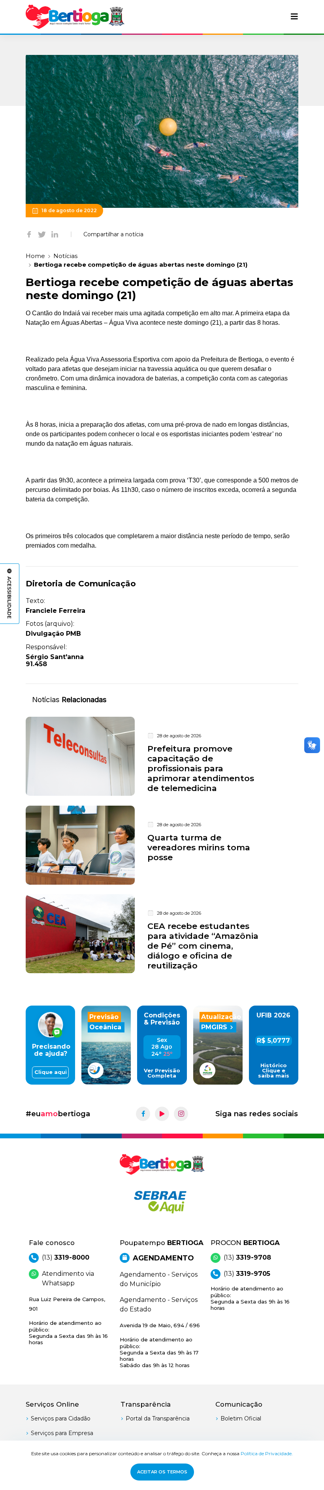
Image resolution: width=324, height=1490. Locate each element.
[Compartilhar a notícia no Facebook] (29, 234)
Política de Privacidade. (267, 1453)
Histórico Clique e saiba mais (273, 1070)
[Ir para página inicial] (75, 17)
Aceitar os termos (162, 1472)
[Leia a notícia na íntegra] (162, 756)
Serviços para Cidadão (60, 1418)
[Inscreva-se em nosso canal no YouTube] (162, 1114)
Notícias (65, 256)
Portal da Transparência (158, 1418)
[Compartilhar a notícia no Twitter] (42, 234)
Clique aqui (50, 1072)
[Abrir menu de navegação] (294, 16)
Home (35, 256)
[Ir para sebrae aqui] (162, 1202)
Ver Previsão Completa (162, 1073)
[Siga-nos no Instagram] (181, 1114)
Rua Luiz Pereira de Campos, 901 (68, 1320)
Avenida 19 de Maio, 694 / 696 (160, 1345)
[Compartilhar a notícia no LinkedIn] (54, 234)
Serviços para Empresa (62, 1433)
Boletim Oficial (240, 1418)
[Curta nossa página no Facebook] (143, 1114)
